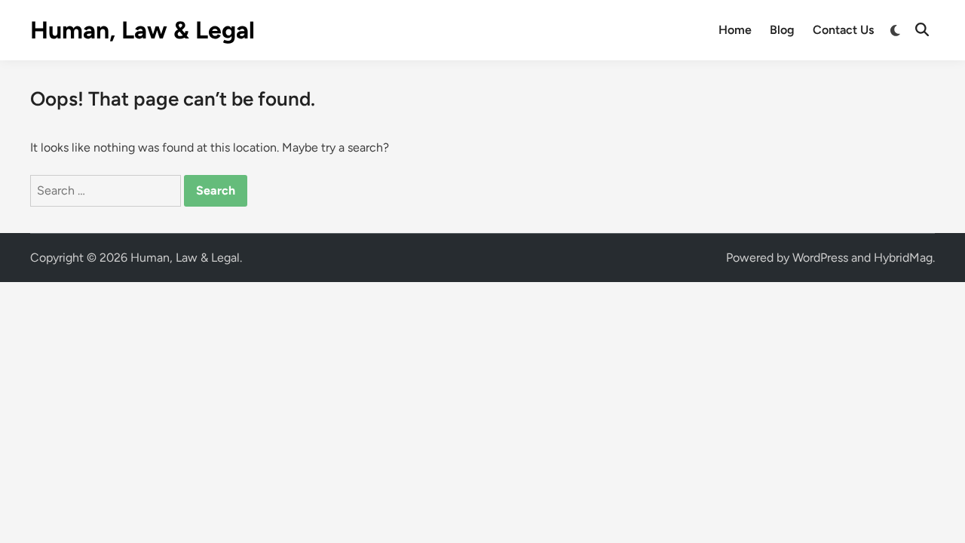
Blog (782, 30)
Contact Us (843, 30)
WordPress (820, 257)
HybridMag (903, 257)
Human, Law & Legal (142, 30)
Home (735, 30)
